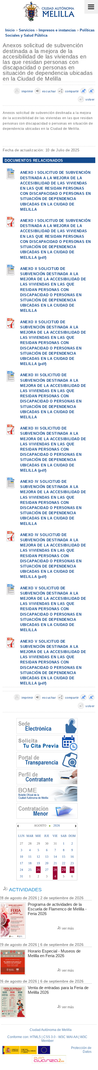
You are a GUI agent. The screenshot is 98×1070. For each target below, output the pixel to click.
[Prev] (18, 826)
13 (46, 856)
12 (38, 856)
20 (46, 863)
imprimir (27, 91)
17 (21, 863)
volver (90, 99)
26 (38, 869)
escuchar (49, 91)
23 (72, 863)
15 (63, 856)
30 (72, 869)
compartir (72, 91)
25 (30, 869)
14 (55, 856)
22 (63, 863)
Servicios (27, 30)
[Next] (75, 826)
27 (46, 869)
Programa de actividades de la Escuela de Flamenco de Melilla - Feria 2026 (57, 909)
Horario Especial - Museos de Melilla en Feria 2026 (54, 953)
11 (30, 856)
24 (21, 869)
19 (38, 863)
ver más (68, 928)
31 (21, 876)
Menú (91, 7)
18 (30, 863)
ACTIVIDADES (25, 889)
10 (21, 856)
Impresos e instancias (57, 30)
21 (55, 863)
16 (72, 856)
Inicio (10, 30)
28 (55, 869)
